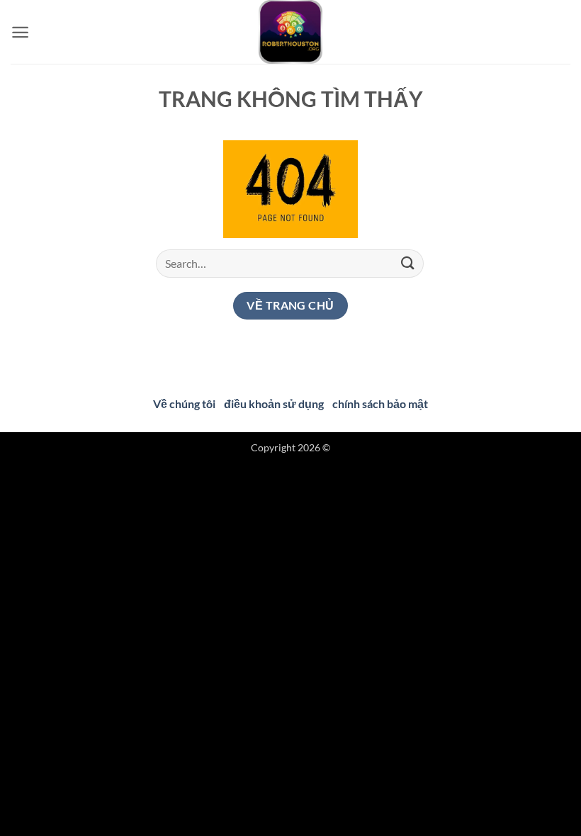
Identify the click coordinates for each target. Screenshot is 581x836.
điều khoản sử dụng (274, 403)
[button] (20, 32)
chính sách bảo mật (380, 403)
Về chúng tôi (184, 403)
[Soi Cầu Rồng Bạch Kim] (290, 32)
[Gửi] (408, 263)
